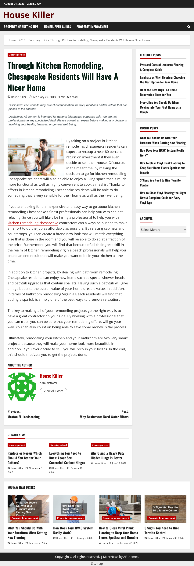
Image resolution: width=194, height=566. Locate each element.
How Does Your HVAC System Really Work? (73, 530)
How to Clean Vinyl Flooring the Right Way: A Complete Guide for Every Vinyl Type (163, 197)
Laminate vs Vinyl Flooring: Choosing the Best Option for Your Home (162, 80)
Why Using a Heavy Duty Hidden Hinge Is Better (107, 455)
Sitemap (97, 563)
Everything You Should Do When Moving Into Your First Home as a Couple (160, 107)
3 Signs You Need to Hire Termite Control (162, 530)
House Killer (18, 97)
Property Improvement (92, 26)
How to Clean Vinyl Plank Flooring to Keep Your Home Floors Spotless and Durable (162, 168)
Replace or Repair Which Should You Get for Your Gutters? (25, 458)
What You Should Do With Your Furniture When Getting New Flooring (163, 140)
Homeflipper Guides (57, 26)
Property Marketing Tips (21, 26)
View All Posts (53, 391)
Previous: (24, 414)
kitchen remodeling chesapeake (33, 223)
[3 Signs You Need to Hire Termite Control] (165, 509)
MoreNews (110, 557)
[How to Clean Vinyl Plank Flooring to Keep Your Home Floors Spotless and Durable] (120, 509)
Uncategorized (17, 54)
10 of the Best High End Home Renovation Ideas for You (158, 92)
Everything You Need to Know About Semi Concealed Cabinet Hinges (67, 458)
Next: (104, 414)
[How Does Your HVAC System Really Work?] (74, 509)
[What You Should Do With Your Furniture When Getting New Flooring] (28, 509)
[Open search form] (188, 26)
